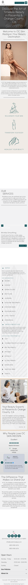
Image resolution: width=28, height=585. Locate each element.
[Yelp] (19, 535)
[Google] (15, 535)
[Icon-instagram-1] (12, 535)
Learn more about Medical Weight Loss (11, 336)
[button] (26, 2)
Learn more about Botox (7, 278)
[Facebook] (9, 535)
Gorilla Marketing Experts (17, 584)
